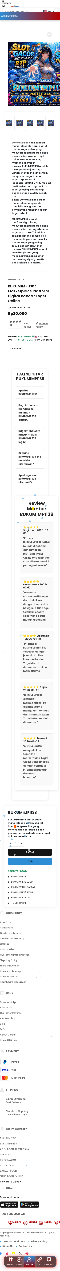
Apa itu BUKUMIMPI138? (27, 392)
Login (19, 1264)
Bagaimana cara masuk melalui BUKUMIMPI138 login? (29, 436)
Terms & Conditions (14, 1241)
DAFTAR (30, 852)
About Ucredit (8, 1034)
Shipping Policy (8, 960)
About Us (5, 922)
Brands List (6, 1007)
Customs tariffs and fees (14, 954)
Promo (10, 1264)
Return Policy (7, 1018)
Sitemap (5, 944)
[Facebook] (2, 1253)
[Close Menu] (3, 7)
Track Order (7, 949)
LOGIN (30, 861)
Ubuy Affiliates (8, 1040)
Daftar (29, 1264)
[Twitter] (22, 1253)
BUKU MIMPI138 (8, 1143)
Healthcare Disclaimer (13, 982)
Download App (8, 1002)
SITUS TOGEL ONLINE (11, 1176)
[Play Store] (29, 1205)
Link (39, 1264)
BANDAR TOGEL (8, 1170)
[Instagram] (9, 1253)
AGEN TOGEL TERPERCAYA (14, 1149)
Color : (15, 348)
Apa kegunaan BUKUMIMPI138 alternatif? (27, 479)
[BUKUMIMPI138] (15, 6)
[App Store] (9, 1205)
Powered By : (13, 338)
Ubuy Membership (10, 971)
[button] (49, 34)
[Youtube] (15, 1253)
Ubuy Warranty (9, 976)
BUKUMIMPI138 (16, 279)
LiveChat (49, 1264)
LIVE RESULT (6, 1154)
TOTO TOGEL (7, 1165)
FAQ (2, 1029)
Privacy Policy (39, 1241)
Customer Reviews (11, 1013)
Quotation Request (11, 933)
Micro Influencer (9, 965)
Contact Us (6, 927)
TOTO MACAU (8, 1160)
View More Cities (10, 1181)
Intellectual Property (12, 938)
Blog (2, 1023)
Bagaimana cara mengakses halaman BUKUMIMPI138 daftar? (29, 412)
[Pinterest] (28, 1253)
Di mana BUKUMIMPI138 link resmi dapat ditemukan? (29, 458)
